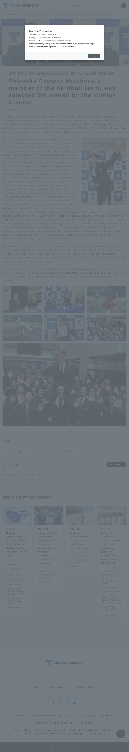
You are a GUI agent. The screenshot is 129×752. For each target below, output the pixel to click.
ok (94, 56)
